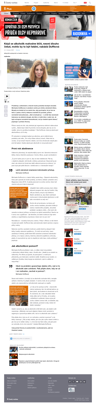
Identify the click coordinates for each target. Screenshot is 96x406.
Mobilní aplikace (32, 387)
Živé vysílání (68, 72)
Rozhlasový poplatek (54, 392)
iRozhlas (27, 2)
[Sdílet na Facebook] (6, 107)
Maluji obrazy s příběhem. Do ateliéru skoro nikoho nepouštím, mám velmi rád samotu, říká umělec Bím (82, 149)
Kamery (72, 10)
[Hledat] (90, 2)
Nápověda (51, 383)
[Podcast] (5, 102)
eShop (9, 387)
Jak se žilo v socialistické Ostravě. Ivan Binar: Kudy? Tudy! (82, 96)
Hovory (18, 50)
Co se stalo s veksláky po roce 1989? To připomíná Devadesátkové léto (82, 120)
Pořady (23, 13)
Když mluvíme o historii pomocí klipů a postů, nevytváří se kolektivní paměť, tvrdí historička (81, 157)
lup (23, 334)
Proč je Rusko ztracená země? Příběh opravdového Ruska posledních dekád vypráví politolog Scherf (82, 105)
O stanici (47, 13)
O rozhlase (65, 2)
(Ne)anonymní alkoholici (26, 354)
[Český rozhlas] (10, 2)
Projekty (54, 13)
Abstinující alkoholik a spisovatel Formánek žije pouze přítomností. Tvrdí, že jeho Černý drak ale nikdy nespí (18, 290)
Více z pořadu (69, 137)
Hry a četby (68, 67)
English (87, 398)
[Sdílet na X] (6, 111)
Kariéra (50, 387)
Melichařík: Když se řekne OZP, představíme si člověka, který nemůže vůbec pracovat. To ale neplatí (82, 166)
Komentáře (71, 13)
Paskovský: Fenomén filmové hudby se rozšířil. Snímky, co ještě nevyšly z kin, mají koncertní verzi (82, 142)
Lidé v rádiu (51, 385)
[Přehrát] (7, 96)
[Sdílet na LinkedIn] (6, 115)
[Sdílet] (8, 102)
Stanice (56, 2)
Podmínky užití (80, 398)
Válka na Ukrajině (11, 381)
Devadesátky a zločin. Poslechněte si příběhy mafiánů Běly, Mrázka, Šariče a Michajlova (81, 114)
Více (84, 13)
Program (36, 2)
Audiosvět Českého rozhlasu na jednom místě (76, 79)
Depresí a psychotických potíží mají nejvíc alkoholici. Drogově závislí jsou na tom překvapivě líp (39, 361)
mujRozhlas (46, 2)
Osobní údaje (71, 398)
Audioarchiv (73, 8)
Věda (78, 13)
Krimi (75, 67)
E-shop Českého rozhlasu (73, 176)
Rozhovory (62, 13)
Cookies (65, 398)
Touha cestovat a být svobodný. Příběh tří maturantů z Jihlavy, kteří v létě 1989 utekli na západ (83, 89)
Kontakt (50, 390)
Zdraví (6, 13)
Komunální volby (11, 383)
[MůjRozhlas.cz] (7, 56)
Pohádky (68, 70)
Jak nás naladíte (52, 381)
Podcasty (30, 385)
